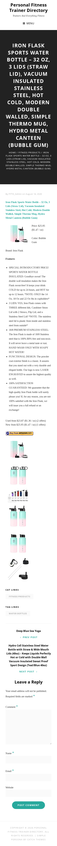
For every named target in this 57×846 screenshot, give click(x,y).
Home (12, 152)
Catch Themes (36, 839)
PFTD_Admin (15, 194)
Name (10, 753)
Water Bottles (18, 613)
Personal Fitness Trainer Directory (28, 7)
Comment (12, 707)
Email (10, 771)
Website (9, 787)
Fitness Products (30, 152)
